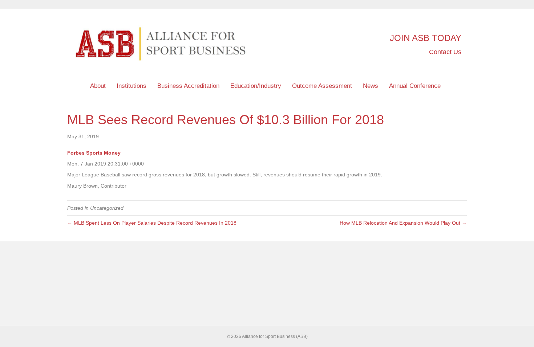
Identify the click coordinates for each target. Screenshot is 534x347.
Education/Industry (255, 85)
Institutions (131, 85)
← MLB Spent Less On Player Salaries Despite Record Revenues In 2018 (151, 223)
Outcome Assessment (322, 85)
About (98, 85)
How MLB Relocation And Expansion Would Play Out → (403, 223)
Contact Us (444, 52)
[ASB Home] (76, 86)
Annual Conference (415, 85)
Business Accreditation (188, 85)
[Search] (461, 84)
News (370, 85)
